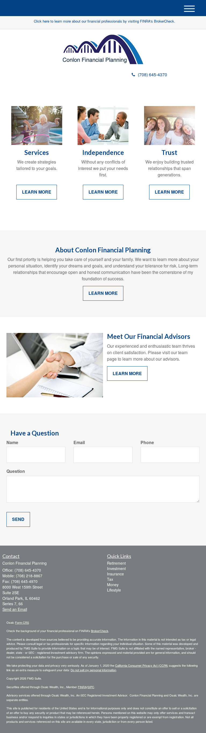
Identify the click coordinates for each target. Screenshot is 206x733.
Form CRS (22, 622)
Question (15, 471)
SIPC (90, 687)
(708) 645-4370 (152, 74)
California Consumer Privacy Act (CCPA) (141, 665)
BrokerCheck (99, 631)
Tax (110, 579)
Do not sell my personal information (93, 670)
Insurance (115, 573)
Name (12, 442)
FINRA (82, 687)
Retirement (116, 563)
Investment (116, 568)
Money (113, 584)
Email (79, 442)
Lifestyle (114, 590)
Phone (147, 442)
